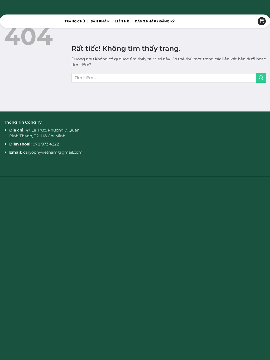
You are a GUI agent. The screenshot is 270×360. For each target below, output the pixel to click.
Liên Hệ (122, 21)
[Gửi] (261, 78)
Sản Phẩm (100, 21)
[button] (155, 21)
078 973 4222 (46, 144)
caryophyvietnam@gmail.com (53, 152)
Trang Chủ (75, 21)
